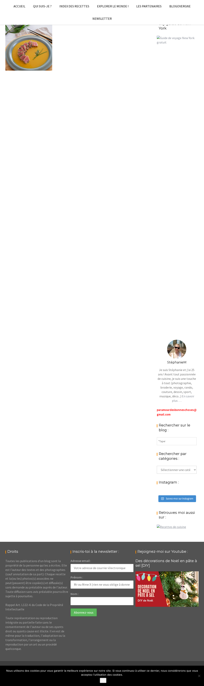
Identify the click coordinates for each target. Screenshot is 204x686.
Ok (103, 680)
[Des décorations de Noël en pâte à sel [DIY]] (167, 589)
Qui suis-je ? (42, 6)
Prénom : (77, 577)
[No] (199, 676)
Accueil (19, 6)
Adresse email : (81, 561)
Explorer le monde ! (112, 6)
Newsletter (102, 19)
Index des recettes (74, 6)
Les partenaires (149, 6)
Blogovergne (180, 6)
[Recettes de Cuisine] (171, 527)
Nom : (75, 594)
